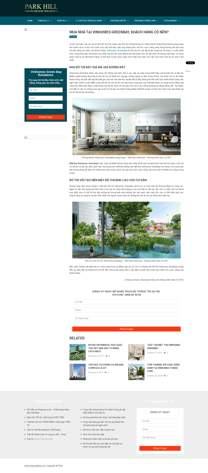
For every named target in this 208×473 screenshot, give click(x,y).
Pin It (188, 71)
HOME (29, 21)
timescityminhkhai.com (35, 465)
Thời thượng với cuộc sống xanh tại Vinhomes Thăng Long (163, 367)
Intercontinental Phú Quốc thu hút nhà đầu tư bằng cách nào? (105, 348)
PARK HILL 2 (43, 21)
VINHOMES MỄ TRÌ (118, 21)
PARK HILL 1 (62, 21)
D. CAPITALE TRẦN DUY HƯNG (89, 21)
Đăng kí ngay (126, 329)
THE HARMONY (170, 21)
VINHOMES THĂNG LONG (145, 21)
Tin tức (73, 37)
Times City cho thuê (43, 439)
